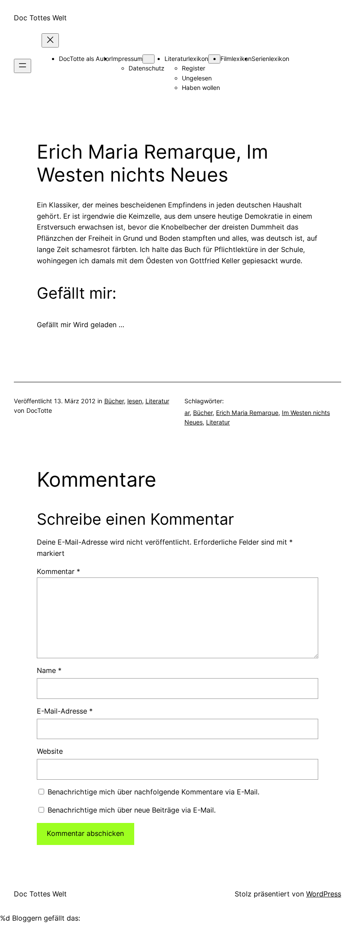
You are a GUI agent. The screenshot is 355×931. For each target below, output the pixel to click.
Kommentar (58, 571)
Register (193, 68)
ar (187, 412)
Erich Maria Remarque (247, 412)
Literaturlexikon (186, 58)
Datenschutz (147, 68)
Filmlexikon (236, 58)
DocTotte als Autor (85, 58)
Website (50, 751)
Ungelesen (197, 78)
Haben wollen (201, 87)
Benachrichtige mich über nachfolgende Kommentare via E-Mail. (153, 792)
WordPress (323, 894)
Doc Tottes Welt (40, 17)
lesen (134, 401)
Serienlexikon (270, 58)
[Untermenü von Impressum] (148, 59)
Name (49, 670)
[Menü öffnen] (22, 66)
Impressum (126, 58)
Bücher (114, 401)
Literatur (157, 401)
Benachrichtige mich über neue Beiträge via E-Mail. (132, 810)
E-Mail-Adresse (65, 711)
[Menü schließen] (50, 40)
